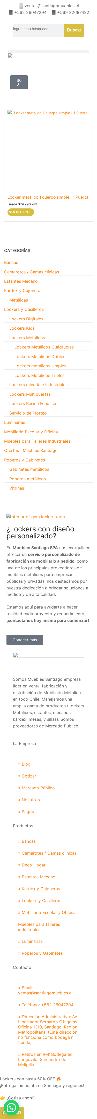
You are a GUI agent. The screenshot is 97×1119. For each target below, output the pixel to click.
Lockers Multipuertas (30, 394)
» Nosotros (29, 799)
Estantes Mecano (21, 281)
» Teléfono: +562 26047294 (45, 1004)
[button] (48, 51)
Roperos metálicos (27, 478)
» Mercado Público (36, 787)
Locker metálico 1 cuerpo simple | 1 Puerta (48, 197)
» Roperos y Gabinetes (40, 953)
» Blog (24, 764)
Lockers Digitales (26, 318)
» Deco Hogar (32, 864)
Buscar (74, 30)
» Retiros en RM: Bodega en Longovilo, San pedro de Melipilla (45, 1059)
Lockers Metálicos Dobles (39, 356)
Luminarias (14, 422)
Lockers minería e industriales (38, 384)
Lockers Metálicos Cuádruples (44, 347)
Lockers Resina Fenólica (32, 403)
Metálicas (18, 300)
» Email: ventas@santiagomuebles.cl (45, 990)
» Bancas (27, 841)
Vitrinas (16, 488)
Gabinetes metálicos (29, 469)
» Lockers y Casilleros (39, 900)
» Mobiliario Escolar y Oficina (47, 912)
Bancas (11, 262)
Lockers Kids (22, 328)
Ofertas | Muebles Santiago (31, 450)
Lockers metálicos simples (40, 365)
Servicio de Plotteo (28, 413)
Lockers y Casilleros (24, 309)
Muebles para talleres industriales (39, 927)
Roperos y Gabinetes (24, 460)
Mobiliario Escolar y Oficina (31, 431)
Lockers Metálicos (27, 337)
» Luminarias (30, 941)
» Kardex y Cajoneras (39, 888)
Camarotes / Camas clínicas (31, 271)
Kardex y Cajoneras (23, 290)
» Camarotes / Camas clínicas (47, 853)
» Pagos (26, 811)
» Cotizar (27, 776)
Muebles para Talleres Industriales (37, 441)
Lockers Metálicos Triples (39, 375)
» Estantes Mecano (36, 876)
